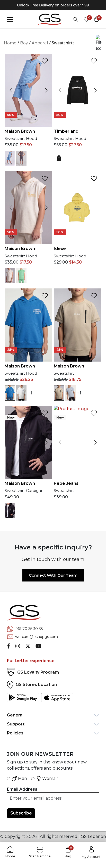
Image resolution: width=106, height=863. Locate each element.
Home (10, 43)
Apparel (40, 43)
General (15, 715)
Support (15, 724)
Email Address (22, 789)
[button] (99, 43)
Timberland (66, 131)
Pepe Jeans (66, 483)
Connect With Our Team (53, 575)
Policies (15, 733)
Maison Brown (20, 131)
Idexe (60, 248)
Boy (24, 43)
